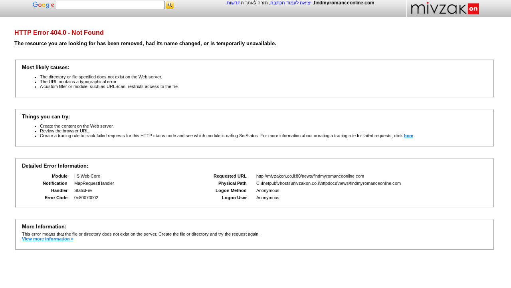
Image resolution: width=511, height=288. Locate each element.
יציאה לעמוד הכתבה (290, 3)
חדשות (234, 3)
